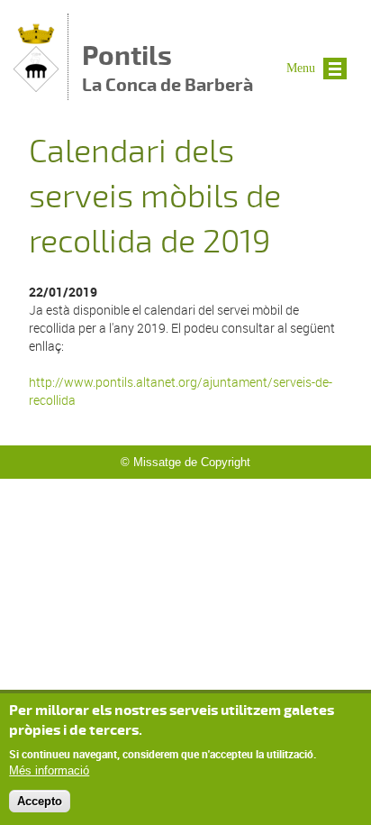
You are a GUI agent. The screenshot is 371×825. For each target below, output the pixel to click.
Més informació (49, 770)
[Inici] (36, 87)
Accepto (39, 801)
